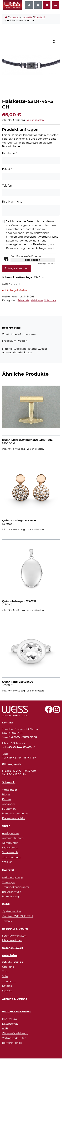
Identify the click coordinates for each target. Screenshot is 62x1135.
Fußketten (9, 808)
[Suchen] (29, 5)
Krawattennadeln (13, 818)
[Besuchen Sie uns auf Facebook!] (49, 711)
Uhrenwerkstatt (12, 940)
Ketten (6, 799)
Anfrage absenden (17, 268)
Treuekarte (9, 981)
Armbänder (9, 789)
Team (5, 971)
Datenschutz (10, 1023)
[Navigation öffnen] (55, 5)
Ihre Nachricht (12, 201)
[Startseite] (6, 17)
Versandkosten (35, 120)
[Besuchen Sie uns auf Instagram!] (56, 711)
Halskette (27, 17)
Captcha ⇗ (46, 263)
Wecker (7, 861)
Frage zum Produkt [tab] (14, 340)
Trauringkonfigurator (15, 887)
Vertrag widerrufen (14, 1038)
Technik (7, 921)
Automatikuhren (13, 838)
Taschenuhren (11, 857)
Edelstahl (39, 17)
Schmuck (14, 17)
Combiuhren (10, 842)
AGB (5, 1028)
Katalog (7, 985)
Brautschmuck (11, 891)
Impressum (9, 1019)
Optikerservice (11, 911)
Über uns (8, 966)
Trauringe (8, 882)
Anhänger (8, 804)
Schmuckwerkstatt (14, 935)
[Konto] (38, 5)
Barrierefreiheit (12, 1042)
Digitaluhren (10, 847)
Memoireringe (11, 896)
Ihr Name (9, 153)
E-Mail (7, 169)
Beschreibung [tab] (11, 327)
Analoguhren (10, 833)
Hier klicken (32, 259)
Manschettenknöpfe (15, 813)
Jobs (5, 976)
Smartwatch (10, 852)
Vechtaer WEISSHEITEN (17, 916)
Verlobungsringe (12, 877)
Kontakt (7, 990)
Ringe (6, 794)
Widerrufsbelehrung (15, 1033)
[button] (54, 42)
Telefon (7, 185)
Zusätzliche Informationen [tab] (19, 334)
